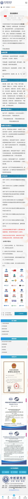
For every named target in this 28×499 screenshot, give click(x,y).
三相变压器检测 (5, 323)
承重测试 (4, 349)
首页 (4, 7)
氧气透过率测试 (8, 314)
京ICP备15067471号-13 (14, 490)
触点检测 (4, 346)
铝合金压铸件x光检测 (6, 341)
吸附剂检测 (4, 328)
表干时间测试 (8, 312)
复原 (20, 19)
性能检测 (13, 7)
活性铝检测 (4, 352)
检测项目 (8, 7)
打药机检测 (4, 326)
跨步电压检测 (5, 334)
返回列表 (21, 313)
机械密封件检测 (5, 331)
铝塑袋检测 (4, 344)
